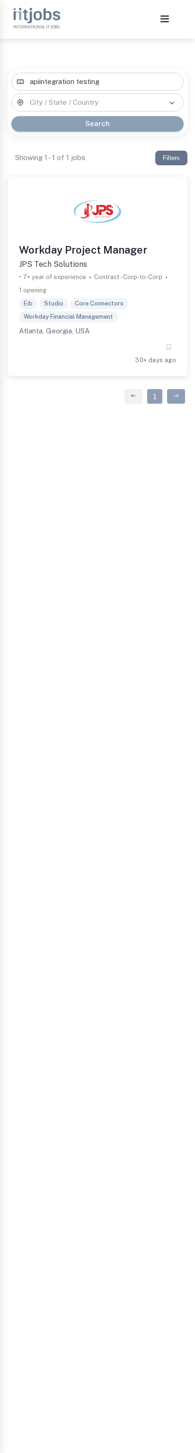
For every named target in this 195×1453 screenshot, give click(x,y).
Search (97, 123)
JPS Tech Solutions (53, 264)
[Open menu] (164, 19)
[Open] (172, 103)
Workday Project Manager (83, 250)
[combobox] (97, 82)
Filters (171, 157)
